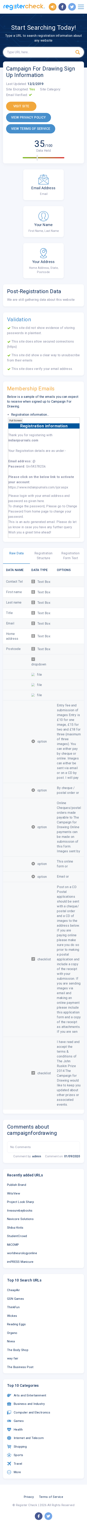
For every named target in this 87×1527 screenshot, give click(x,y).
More (17, 1472)
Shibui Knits (15, 1227)
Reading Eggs (16, 1324)
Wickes (12, 1316)
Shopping (20, 1446)
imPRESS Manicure (20, 1262)
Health (18, 1429)
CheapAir (13, 1290)
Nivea (11, 1341)
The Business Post (20, 1367)
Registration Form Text (70, 555)
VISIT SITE (21, 106)
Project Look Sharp (20, 1202)
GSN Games (15, 1299)
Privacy (29, 1497)
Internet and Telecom (29, 1438)
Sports (18, 1455)
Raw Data (16, 553)
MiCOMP (13, 1245)
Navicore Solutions (20, 1219)
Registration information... (30, 415)
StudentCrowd (17, 1236)
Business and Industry (29, 1404)
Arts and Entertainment (30, 1395)
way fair (12, 1358)
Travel (18, 1464)
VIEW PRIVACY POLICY (28, 117)
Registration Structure (43, 555)
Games (19, 1421)
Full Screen (16, 420)
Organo (12, 1333)
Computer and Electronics (32, 1412)
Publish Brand (16, 1185)
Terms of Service (51, 1497)
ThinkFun (13, 1307)
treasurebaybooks (19, 1210)
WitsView (13, 1193)
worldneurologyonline (22, 1253)
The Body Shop (17, 1350)
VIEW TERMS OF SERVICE (30, 129)
